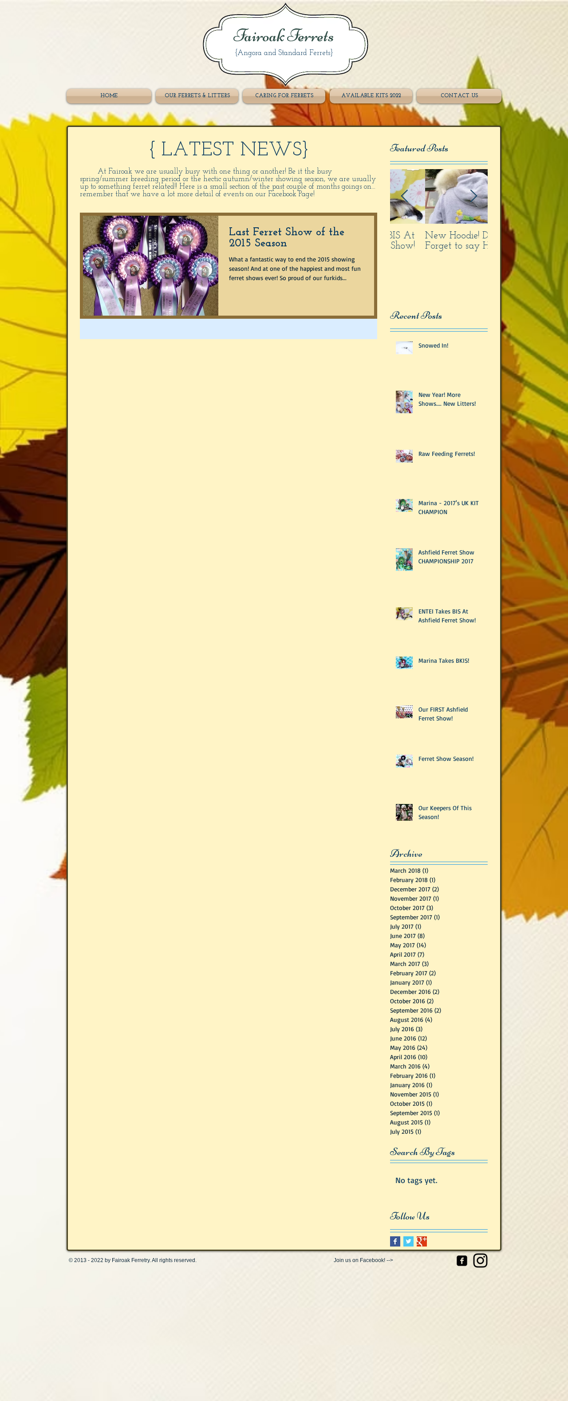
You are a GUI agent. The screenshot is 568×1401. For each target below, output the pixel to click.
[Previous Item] (404, 196)
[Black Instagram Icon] (480, 1260)
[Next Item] (473, 196)
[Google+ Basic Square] (422, 1241)
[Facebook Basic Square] (395, 1241)
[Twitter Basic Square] (408, 1241)
